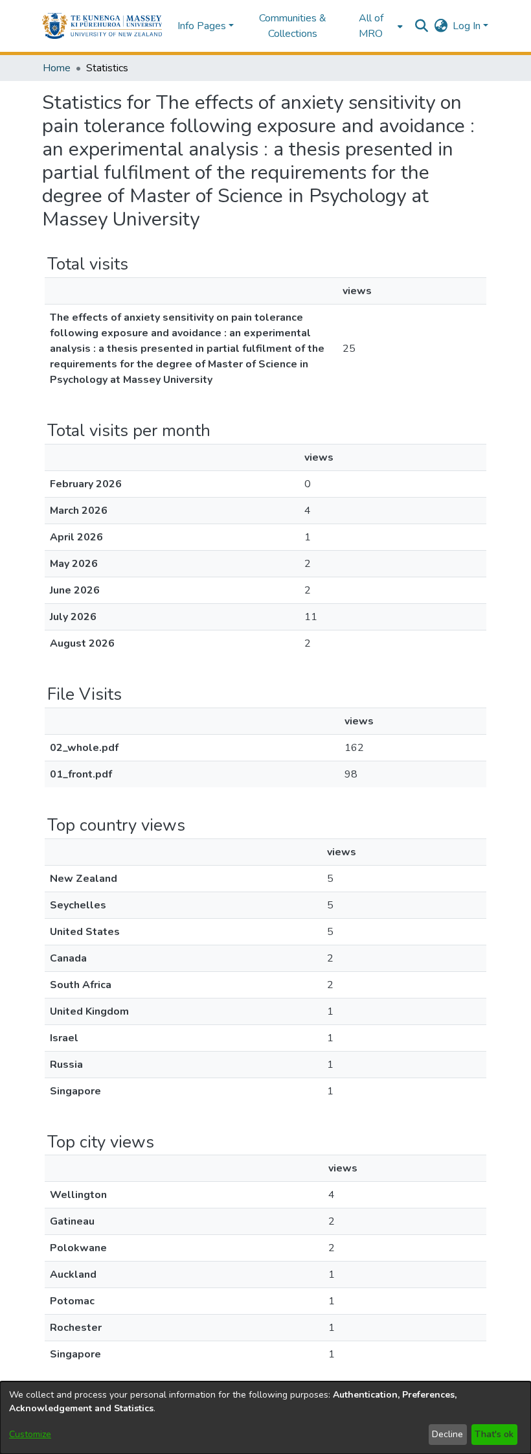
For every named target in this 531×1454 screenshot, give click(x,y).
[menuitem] (375, 25)
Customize (30, 1434)
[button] (102, 26)
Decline (447, 1434)
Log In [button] (468, 26)
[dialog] (265, 1417)
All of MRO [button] (371, 26)
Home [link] (57, 68)
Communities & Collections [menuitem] (292, 26)
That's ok (494, 1434)
